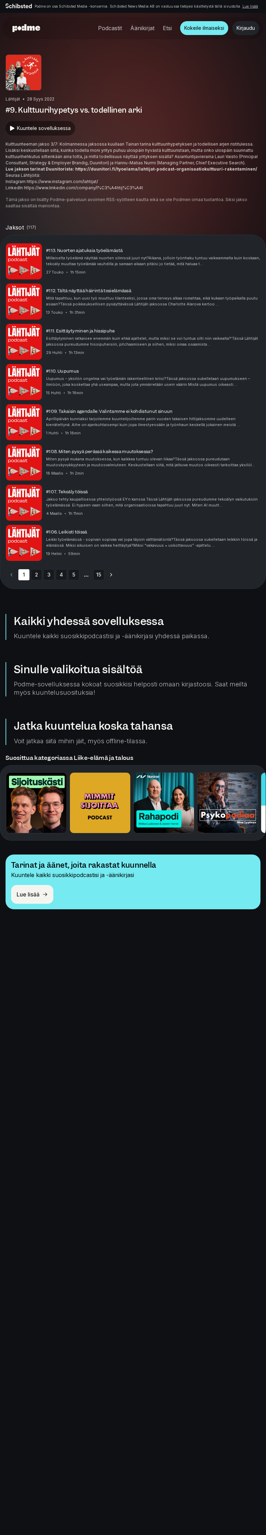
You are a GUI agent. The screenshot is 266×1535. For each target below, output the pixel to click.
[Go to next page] (111, 574)
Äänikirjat (142, 28)
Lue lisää (250, 6)
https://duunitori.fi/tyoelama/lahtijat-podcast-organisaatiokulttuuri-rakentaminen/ (166, 169)
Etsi (167, 28)
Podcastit (110, 28)
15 (98, 575)
